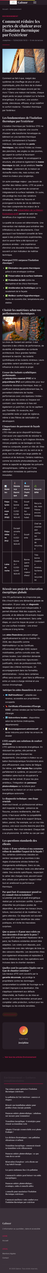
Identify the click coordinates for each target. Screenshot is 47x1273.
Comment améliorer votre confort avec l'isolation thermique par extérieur (21, 1200)
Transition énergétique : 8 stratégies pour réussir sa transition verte (22, 1122)
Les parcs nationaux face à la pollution (21, 1170)
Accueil (5, 9)
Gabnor (23, 2)
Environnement (15, 9)
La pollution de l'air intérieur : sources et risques (22, 1098)
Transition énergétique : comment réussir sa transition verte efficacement (23, 1146)
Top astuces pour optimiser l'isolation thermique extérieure (21, 1090)
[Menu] (34, 2)
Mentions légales (9, 1253)
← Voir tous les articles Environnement (19, 1057)
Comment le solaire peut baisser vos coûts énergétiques (23, 1176)
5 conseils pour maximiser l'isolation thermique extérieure (20, 1192)
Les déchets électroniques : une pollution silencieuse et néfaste (22, 1138)
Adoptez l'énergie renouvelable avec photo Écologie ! (23, 1130)
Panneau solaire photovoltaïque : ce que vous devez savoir (22, 1154)
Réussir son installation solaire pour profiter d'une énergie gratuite (20, 1106)
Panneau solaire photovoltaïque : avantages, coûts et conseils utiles (19, 1184)
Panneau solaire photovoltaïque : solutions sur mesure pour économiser (23, 1114)
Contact (5, 1258)
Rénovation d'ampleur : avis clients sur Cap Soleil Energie (21, 1162)
